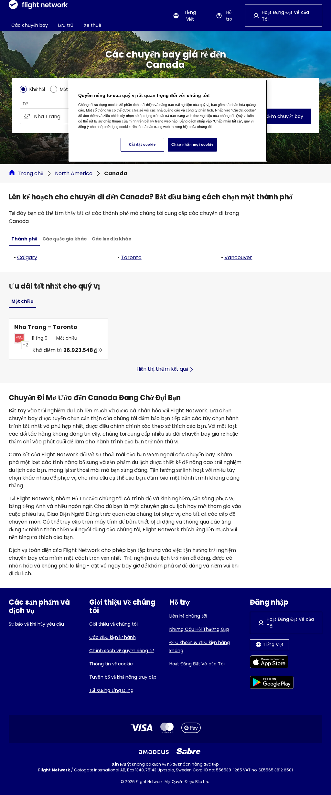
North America (73, 173)
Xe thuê (92, 25)
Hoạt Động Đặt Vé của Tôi (197, 664)
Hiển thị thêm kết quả (162, 369)
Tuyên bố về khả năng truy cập (122, 677)
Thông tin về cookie (111, 664)
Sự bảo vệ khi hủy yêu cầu (36, 624)
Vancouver (238, 257)
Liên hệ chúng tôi (188, 616)
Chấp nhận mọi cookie (192, 144)
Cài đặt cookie (142, 144)
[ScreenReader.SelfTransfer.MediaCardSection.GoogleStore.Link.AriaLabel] (272, 683)
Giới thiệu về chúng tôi (113, 624)
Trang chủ (30, 173)
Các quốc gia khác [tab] (64, 239)
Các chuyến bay (29, 25)
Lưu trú (65, 25)
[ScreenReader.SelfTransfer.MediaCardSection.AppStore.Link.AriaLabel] (272, 663)
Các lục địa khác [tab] (111, 239)
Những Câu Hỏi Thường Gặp (199, 629)
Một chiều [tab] (22, 301)
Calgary (27, 257)
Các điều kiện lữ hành (112, 637)
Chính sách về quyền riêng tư (121, 650)
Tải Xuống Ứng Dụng (111, 690)
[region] (168, 121)
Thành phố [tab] (24, 239)
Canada (115, 173)
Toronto (131, 257)
